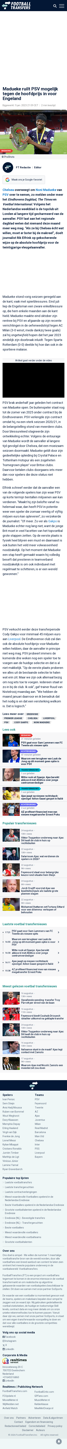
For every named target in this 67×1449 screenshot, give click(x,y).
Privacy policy (55, 1426)
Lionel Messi (9, 1140)
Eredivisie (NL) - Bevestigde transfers (25, 1218)
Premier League (13, 718)
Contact (18, 1422)
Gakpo (52, 521)
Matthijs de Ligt (11, 1157)
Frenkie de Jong (11, 1136)
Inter (37, 1144)
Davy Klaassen (11, 1120)
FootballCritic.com (44, 1391)
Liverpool (14, 639)
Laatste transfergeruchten (19, 1187)
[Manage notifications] (59, 1441)
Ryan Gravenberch (13, 1169)
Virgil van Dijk (10, 1132)
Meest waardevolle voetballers (21, 1232)
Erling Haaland (10, 1128)
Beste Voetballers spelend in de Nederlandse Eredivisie (34, 1205)
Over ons (9, 1417)
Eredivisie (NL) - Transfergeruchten (24, 1222)
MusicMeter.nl (42, 1400)
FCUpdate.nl (9, 1396)
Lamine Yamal (10, 1165)
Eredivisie (32, 714)
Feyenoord (40, 1103)
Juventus (40, 1120)
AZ (36, 1111)
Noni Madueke (46, 190)
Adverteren (34, 1417)
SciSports (57, 1289)
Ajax (37, 1115)
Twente (39, 1107)
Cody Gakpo (21, 722)
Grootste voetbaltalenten (18, 1242)
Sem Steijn (8, 1103)
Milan (38, 1124)
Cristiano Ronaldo (12, 1148)
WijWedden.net (11, 1404)
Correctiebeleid (37, 1426)
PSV (6, 194)
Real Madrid (41, 1128)
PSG (37, 1148)
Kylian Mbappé (11, 1144)
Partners (21, 1417)
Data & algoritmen (53, 1417)
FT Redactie (23, 167)
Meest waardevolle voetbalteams (23, 1237)
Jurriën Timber (11, 1152)
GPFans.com (41, 1396)
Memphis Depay (11, 1124)
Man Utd (39, 1136)
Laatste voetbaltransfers (18, 1182)
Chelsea (8, 190)
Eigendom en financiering (39, 1422)
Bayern (39, 1157)
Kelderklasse (41, 1404)
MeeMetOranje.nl (44, 1408)
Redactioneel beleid (15, 1426)
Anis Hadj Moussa (12, 1107)
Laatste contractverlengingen (21, 1192)
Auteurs (40, 1430)
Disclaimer (28, 1430)
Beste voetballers (14, 1227)
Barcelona (40, 1132)
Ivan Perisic (9, 1099)
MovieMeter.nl (10, 1400)
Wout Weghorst (11, 1115)
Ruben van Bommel (13, 1111)
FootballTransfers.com (15, 1391)
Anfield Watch (10, 1408)
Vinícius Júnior (10, 1161)
